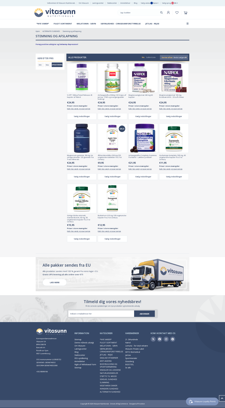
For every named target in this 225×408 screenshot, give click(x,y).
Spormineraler (131, 358)
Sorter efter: (167, 57)
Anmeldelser (125, 3)
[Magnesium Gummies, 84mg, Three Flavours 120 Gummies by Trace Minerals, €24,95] (81, 138)
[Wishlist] (177, 12)
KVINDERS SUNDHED (109, 388)
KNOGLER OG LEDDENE (110, 370)
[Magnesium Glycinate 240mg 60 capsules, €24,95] (143, 78)
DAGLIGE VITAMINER (109, 358)
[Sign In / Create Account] (168, 13)
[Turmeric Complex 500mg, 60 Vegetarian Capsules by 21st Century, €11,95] (174, 138)
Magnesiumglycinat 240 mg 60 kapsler (141, 96)
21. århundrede (131, 339)
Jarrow (128, 355)
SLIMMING (104, 382)
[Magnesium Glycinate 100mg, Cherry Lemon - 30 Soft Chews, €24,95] (174, 78)
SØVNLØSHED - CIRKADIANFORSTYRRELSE (111, 350)
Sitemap (77, 339)
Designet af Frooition (137, 404)
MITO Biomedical (132, 352)
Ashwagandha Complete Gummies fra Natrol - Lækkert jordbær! (143, 156)
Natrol (128, 342)
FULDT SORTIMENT (108, 342)
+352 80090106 (42, 371)
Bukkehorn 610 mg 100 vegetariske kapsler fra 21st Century (112, 217)
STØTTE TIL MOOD (108, 376)
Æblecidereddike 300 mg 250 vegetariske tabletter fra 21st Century (110, 157)
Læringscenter (98, 3)
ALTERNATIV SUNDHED (110, 392)
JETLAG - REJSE (106, 354)
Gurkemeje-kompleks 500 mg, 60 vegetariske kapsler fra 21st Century (172, 157)
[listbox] (180, 57)
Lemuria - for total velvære (136, 345)
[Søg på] (161, 12)
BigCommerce (122, 404)
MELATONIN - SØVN (108, 345)
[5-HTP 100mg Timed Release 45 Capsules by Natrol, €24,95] (81, 78)
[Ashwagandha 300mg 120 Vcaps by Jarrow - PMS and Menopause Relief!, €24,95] (112, 78)
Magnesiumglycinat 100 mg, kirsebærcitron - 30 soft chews (171, 96)
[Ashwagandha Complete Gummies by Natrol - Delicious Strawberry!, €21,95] (143, 138)
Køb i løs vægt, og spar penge (78, 109)
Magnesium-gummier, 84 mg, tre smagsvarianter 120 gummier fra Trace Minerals (80, 157)
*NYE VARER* (106, 339)
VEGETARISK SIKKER (108, 385)
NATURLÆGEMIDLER (109, 373)
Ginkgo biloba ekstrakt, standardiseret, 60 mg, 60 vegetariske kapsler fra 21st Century (78, 219)
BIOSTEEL (129, 364)
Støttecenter (112, 3)
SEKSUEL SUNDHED (108, 379)
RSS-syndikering (81, 358)
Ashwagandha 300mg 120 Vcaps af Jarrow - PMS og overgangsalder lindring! (112, 97)
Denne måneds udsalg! (84, 342)
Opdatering (57, 65)
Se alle (128, 367)
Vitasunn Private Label (134, 349)
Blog (135, 3)
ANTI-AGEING (106, 361)
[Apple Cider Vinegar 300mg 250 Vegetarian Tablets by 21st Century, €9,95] (112, 138)
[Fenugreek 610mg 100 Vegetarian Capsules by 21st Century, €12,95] (112, 198)
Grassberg (129, 361)
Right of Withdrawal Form (85, 364)
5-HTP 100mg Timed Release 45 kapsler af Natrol (79, 96)
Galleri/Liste (151, 57)
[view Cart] (186, 12)
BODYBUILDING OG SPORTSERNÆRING (108, 365)
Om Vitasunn (84, 3)
